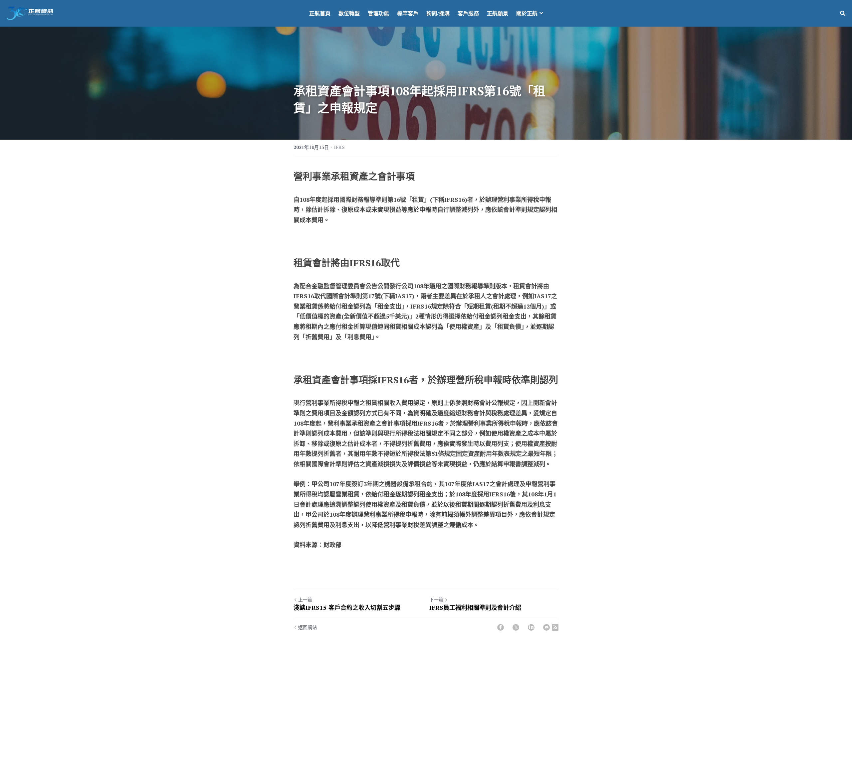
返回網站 (307, 627)
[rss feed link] (555, 627)
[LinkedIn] (531, 627)
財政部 (332, 545)
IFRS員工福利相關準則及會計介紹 (475, 607)
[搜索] (842, 13)
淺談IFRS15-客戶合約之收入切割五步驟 (347, 607)
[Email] (546, 627)
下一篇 (436, 599)
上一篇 (305, 599)
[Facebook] (500, 627)
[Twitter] (516, 627)
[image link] (30, 13)
